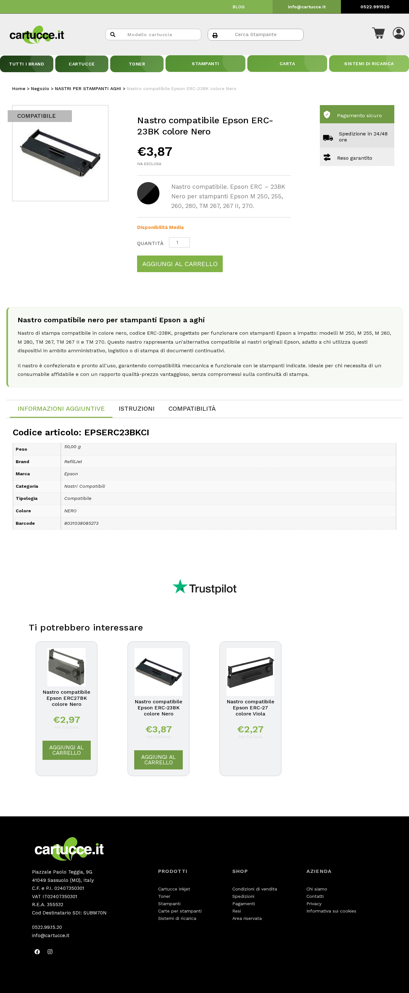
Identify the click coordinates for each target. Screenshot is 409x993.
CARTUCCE (82, 63)
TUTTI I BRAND (26, 63)
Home (18, 88)
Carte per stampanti (180, 910)
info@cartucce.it (307, 6)
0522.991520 (375, 6)
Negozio (40, 88)
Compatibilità (192, 408)
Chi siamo (316, 888)
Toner (164, 896)
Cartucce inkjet (174, 888)
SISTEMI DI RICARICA (369, 63)
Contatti (315, 896)
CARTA (287, 63)
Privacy (313, 903)
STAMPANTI (205, 63)
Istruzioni (137, 408)
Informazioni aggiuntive (61, 408)
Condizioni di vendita (254, 888)
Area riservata (247, 918)
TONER (137, 63)
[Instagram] (50, 951)
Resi (236, 910)
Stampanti (169, 903)
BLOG (239, 6)
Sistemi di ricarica (177, 918)
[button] (378, 34)
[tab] (61, 409)
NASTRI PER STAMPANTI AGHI (88, 88)
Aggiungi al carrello (180, 264)
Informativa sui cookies (331, 910)
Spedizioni (243, 896)
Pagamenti (243, 903)
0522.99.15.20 (47, 927)
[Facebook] (37, 951)
